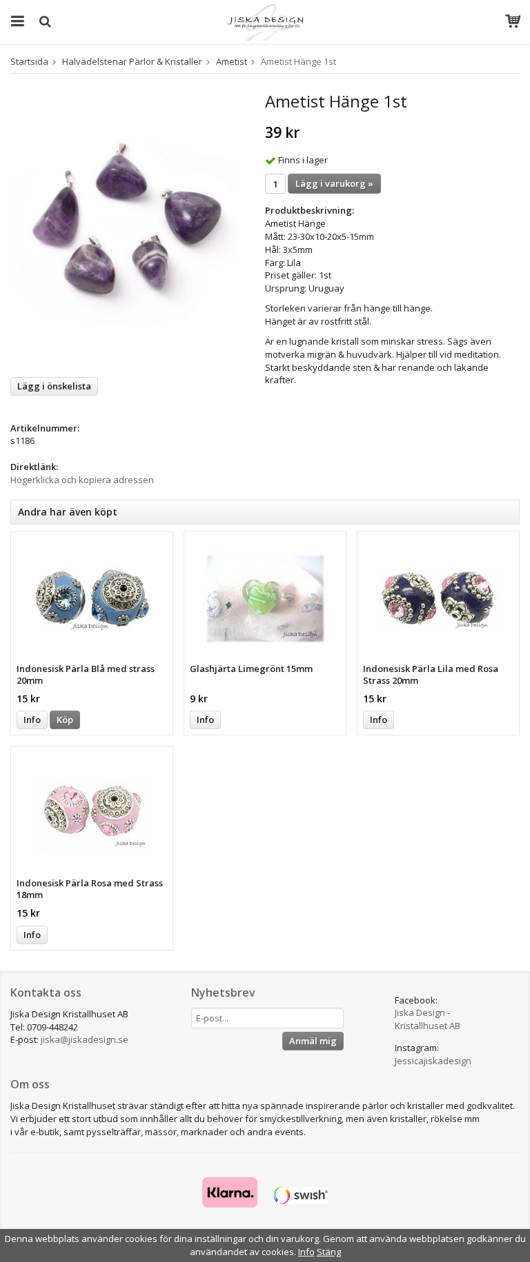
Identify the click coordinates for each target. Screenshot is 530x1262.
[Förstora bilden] (124, 229)
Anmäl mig (313, 1041)
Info (32, 719)
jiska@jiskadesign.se (84, 1039)
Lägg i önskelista (54, 386)
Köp (65, 719)
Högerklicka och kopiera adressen (82, 480)
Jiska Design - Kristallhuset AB (427, 1019)
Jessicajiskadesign (433, 1061)
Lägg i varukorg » (334, 183)
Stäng (329, 1251)
